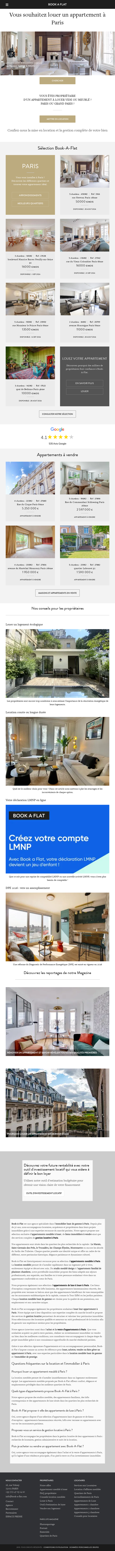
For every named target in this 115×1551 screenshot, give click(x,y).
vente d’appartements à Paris (71, 1329)
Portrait (43, 1528)
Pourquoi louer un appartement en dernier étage (38, 1134)
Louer (85, 391)
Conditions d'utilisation (56, 1547)
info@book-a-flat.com (16, 1496)
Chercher (57, 80)
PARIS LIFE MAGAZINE (49, 1519)
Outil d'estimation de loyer (52, 1504)
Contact (9, 1501)
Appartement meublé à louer (53, 1489)
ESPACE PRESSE (14, 1516)
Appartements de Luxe (85, 1500)
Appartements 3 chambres (86, 1512)
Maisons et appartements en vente (57, 592)
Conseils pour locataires (85, 1516)
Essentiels (44, 1531)
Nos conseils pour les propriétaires (57, 608)
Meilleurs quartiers (30, 203)
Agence (9, 1505)
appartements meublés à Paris (85, 1261)
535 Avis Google (57, 443)
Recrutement (12, 1508)
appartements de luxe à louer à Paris (71, 1285)
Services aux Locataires (85, 1485)
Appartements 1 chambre (86, 1504)
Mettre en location (57, 119)
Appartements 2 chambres (86, 1508)
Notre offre (45, 1485)
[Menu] (8, 4)
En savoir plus (84, 383)
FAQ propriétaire (48, 1493)
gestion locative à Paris (46, 1237)
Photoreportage (47, 1524)
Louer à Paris (46, 1500)
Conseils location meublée (52, 1496)
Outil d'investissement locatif (44, 1193)
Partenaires (11, 1512)
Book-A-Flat (57, 4)
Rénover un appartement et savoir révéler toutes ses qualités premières (52, 1052)
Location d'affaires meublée (87, 1489)
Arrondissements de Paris (86, 1496)
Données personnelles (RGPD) (84, 1547)
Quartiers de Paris (82, 1493)
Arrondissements (30, 195)
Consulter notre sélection (57, 414)
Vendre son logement (50, 1508)
